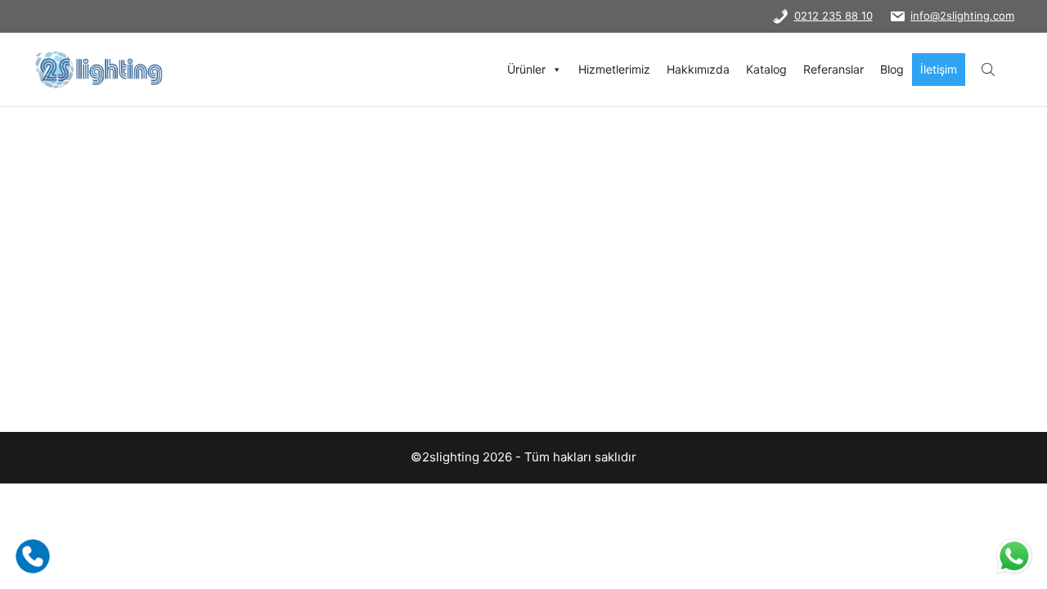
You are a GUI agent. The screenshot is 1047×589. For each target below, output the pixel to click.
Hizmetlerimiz (614, 69)
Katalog (766, 69)
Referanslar (833, 69)
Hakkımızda (698, 69)
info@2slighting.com (962, 15)
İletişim (938, 69)
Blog (892, 69)
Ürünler (526, 69)
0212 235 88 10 (833, 15)
